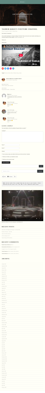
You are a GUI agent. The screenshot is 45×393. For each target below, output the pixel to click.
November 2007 (4, 334)
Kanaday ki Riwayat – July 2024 (7, 231)
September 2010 (4, 314)
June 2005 (3, 383)
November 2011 (4, 300)
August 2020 (4, 274)
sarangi (20, 72)
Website (3, 151)
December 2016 (4, 280)
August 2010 (4, 316)
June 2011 (3, 304)
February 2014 (4, 294)
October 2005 (4, 377)
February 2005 (4, 387)
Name (3, 144)
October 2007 (4, 336)
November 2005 (4, 375)
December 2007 (4, 332)
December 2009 (4, 322)
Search (41, 166)
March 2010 (3, 320)
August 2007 (4, 340)
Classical (6, 72)
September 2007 (4, 338)
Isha (2, 249)
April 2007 (3, 348)
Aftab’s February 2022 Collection (7, 237)
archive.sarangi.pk (22, 14)
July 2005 (3, 381)
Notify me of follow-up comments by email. (10, 156)
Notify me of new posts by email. (8, 159)
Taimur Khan (15, 31)
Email (3, 148)
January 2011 (4, 308)
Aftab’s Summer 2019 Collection (13, 251)
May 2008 (3, 328)
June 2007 (3, 344)
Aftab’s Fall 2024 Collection (6, 233)
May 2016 (3, 284)
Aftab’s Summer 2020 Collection (13, 253)
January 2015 (4, 292)
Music (12, 72)
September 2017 (4, 278)
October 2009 (4, 324)
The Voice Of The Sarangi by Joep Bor (10, 249)
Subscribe (40, 171)
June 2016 (3, 282)
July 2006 (3, 365)
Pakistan (14, 72)
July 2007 (3, 342)
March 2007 (3, 350)
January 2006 (4, 371)
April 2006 (3, 369)
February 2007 (4, 352)
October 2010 (4, 312)
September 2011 (4, 302)
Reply (8, 98)
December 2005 (4, 373)
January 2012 (4, 298)
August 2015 (4, 288)
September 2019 (4, 276)
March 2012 (3, 296)
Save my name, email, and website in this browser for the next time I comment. (16, 154)
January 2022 (4, 272)
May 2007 (3, 346)
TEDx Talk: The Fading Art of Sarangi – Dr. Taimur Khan (11, 229)
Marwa (12, 244)
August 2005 (4, 379)
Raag (17, 72)
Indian (9, 72)
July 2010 (3, 318)
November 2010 (4, 310)
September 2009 (4, 326)
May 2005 (3, 385)
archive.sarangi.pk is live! (6, 235)
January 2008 (4, 330)
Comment (4, 130)
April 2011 (3, 306)
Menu (23, 2)
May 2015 (3, 290)
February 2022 (4, 270)
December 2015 (4, 286)
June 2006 (3, 367)
